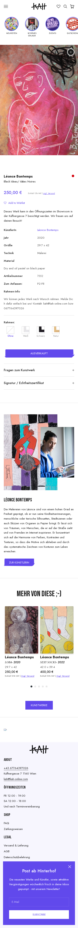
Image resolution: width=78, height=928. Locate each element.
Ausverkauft (39, 353)
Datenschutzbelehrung (17, 857)
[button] (14, 203)
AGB (6, 851)
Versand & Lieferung (16, 845)
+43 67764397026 (16, 768)
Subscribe (39, 914)
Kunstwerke (39, 705)
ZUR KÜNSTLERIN (19, 562)
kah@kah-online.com (16, 779)
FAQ (6, 823)
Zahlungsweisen (13, 829)
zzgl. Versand (49, 193)
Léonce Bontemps (18, 176)
